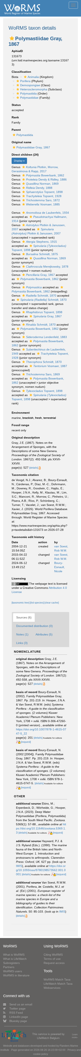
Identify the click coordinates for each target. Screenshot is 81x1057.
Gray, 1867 (40, 274)
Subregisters (11, 963)
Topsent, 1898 (44, 192)
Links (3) (22, 643)
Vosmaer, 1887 (50, 366)
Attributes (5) (44, 634)
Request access (54, 963)
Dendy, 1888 (39, 187)
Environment (21, 412)
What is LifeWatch (15, 958)
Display (18, 160)
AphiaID (17, 51)
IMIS (19, 866)
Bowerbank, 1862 (45, 175)
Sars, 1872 (43, 200)
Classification (21, 71)
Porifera (25, 81)
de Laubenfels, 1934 (47, 212)
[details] (33, 467)
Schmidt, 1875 (42, 254)
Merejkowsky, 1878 (47, 266)
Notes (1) (22, 634)
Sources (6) (24, 617)
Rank (15, 117)
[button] (12, 38)
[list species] (37, 602)
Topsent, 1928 (43, 196)
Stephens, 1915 (41, 241)
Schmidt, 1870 (41, 295)
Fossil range (20, 425)
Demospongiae (30, 85)
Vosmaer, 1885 (43, 204)
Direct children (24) (25, 154)
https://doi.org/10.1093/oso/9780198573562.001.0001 (41, 870)
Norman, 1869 (42, 183)
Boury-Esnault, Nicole (59, 567)
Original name (21, 142)
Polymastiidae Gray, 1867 (33, 147)
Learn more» (75, 1036)
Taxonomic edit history (28, 537)
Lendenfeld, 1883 (46, 337)
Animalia (33, 77)
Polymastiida (28, 93)
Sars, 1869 (43, 374)
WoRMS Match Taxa (57, 979)
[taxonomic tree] (21, 602)
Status (16, 105)
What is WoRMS (14, 954)
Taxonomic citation (25, 474)
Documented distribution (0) (34, 626)
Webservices (52, 987)
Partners (8, 967)
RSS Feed (16, 1012)
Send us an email (20, 1004)
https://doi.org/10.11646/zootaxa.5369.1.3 (41, 828)
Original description (26, 437)
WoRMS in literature (16, 975)
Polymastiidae (29, 97)
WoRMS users (12, 971)
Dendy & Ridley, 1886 (46, 179)
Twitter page (17, 1008)
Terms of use (52, 958)
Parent (16, 129)
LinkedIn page (18, 1016)
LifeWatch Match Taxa (58, 983)
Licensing (19, 578)
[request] (26, 742)
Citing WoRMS (53, 954)
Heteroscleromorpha (33, 89)
